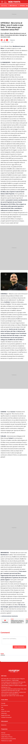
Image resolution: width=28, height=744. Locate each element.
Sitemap (3, 732)
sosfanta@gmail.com (13, 694)
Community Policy (5, 734)
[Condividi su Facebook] (4, 40)
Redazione (3, 725)
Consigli (3, 703)
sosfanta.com (7, 682)
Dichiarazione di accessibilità (8, 738)
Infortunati (4, 713)
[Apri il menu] (2, 2)
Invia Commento (19, 647)
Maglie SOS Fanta (5, 715)
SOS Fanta (4, 5)
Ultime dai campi (5, 711)
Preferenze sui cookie (6, 740)
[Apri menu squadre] (5, 2)
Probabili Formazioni (6, 717)
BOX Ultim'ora (13, 5)
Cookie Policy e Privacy (6, 736)
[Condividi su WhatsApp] (2, 40)
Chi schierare (4, 705)
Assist (2, 709)
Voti (2, 707)
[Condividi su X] (7, 40)
